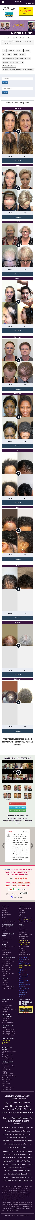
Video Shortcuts (23, 940)
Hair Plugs (5, 1077)
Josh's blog (5, 1064)
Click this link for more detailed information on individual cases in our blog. (17, 742)
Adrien (28, 791)
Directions (5, 912)
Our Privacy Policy (7, 1087)
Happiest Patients (8, 58)
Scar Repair (22, 910)
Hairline (21, 979)
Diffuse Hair (5, 1053)
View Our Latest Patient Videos (17, 810)
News (4, 1085)
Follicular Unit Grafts (8, 962)
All (4, 51)
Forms (4, 916)
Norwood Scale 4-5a (8, 1033)
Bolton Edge (6, 929)
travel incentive (22, 1180)
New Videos (22, 933)
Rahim (17, 799)
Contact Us (17, 2)
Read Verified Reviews (8, 922)
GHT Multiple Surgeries (23, 58)
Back (15, 54)
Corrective (22, 912)
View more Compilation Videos (17, 803)
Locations (5, 920)
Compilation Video (24, 954)
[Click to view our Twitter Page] (17, 33)
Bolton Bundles (6, 927)
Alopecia (4, 1001)
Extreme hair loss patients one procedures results (18, 69)
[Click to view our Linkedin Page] (20, 33)
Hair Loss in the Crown (9, 1051)
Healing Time (6, 1081)
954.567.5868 (26, 11)
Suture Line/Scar (24, 988)
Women (21, 996)
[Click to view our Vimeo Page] (31, 33)
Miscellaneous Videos (25, 935)
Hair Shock (5, 1007)
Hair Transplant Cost (8, 938)
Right (9, 54)
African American (8, 62)
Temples (22, 54)
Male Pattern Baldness (9, 1009)
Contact (4, 910)
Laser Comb (6, 1018)
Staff (3, 918)
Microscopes (6, 1083)
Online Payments (7, 940)
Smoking (4, 1011)
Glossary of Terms (7, 1073)
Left (4, 54)
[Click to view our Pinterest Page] (23, 33)
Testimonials (22, 931)
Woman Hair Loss (7, 1059)
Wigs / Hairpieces (7, 1022)
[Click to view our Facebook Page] (12, 33)
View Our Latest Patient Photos (17, 807)
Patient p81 (7, 799)
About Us (5, 908)
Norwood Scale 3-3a (8, 1031)
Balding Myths (6, 1089)
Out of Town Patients (8, 986)
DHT (3, 1003)
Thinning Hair (6, 1057)
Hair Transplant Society (9, 1075)
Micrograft (5, 971)
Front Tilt (19, 51)
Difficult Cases (23, 971)
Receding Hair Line (7, 1055)
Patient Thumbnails (9, 66)
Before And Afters (24, 963)
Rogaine (4, 1020)
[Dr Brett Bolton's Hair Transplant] (9, 9)
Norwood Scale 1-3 (8, 1029)
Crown (27, 51)
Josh (7, 791)
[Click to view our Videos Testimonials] (15, 33)
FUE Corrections (24, 973)
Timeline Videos (23, 929)
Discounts (5, 982)
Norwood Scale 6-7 (8, 1035)
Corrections (11, 51)
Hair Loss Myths (7, 1005)
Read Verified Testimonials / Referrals (6, 1042)
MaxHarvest (5, 931)
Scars (20, 927)
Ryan (27, 799)
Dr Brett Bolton (6, 914)
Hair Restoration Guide (9, 947)
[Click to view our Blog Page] (28, 33)
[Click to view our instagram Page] (26, 33)
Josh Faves (19, 62)
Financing (5, 942)
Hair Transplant (6, 1079)
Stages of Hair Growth (25, 918)
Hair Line (21, 916)
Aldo (17, 791)
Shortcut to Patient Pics (26, 920)
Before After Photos (25, 908)
